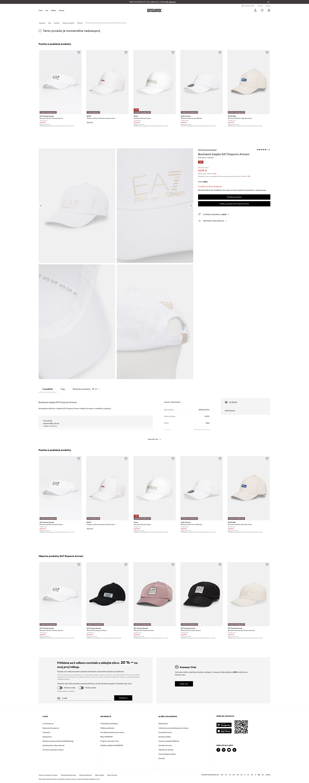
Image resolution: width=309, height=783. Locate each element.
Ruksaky (137, 16)
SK (259, 781)
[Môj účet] (255, 10)
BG (222, 781)
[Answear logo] (154, 10)
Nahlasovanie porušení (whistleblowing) (58, 741)
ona (41, 10)
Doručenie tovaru (165, 732)
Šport (80, 16)
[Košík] (268, 10)
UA (263, 781)
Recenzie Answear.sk (50, 728)
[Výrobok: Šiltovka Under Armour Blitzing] (201, 82)
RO (252, 781)
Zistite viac (184, 684)
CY (226, 781)
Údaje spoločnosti (85, 781)
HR (238, 781)
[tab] (86, 389)
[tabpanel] (154, 417)
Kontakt (161, 758)
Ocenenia (46, 732)
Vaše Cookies (99, 781)
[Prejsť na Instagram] (224, 750)
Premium (89, 16)
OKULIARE (116, 16)
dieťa (53, 10)
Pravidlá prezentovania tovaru (112, 732)
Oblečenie (53, 16)
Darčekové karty (165, 745)
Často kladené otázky (167, 754)
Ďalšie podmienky (107, 728)
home (61, 10)
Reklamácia (163, 724)
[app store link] (224, 730)
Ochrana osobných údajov (53, 750)
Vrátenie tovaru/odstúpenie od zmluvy (173, 728)
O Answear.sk (47, 724)
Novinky (42, 16)
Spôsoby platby (164, 737)
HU (241, 781)
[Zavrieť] (268, 2)
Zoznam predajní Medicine (168, 741)
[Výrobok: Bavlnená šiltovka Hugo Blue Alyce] (248, 82)
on (47, 10)
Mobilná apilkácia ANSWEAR (111, 745)
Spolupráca (47, 737)
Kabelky (127, 16)
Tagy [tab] (63, 389)
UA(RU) (268, 781)
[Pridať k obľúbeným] (79, 52)
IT (245, 781)
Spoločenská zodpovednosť (53, 745)
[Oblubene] (262, 10)
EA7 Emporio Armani (207, 150)
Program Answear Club (109, 741)
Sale (106, 16)
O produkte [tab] (47, 389)
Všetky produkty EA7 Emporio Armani (234, 204)
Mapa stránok (112, 781)
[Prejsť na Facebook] (218, 750)
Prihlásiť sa (123, 698)
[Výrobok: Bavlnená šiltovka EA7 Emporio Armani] (248, 594)
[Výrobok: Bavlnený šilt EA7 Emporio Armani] (60, 82)
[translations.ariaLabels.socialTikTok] (234, 750)
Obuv (62, 16)
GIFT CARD (148, 16)
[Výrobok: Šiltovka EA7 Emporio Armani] (107, 594)
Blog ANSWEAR (106, 737)
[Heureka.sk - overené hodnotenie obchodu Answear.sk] (219, 759)
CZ (230, 781)
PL (248, 781)
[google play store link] (224, 725)
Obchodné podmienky (109, 724)
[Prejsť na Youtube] (229, 750)
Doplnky (71, 16)
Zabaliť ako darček (165, 750)
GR (234, 781)
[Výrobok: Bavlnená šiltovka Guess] (154, 82)
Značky (99, 16)
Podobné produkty (234, 197)
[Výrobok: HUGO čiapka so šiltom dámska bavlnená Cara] (107, 82)
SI (255, 781)
